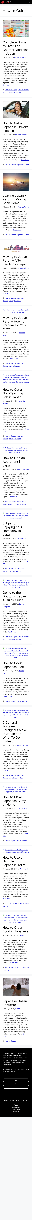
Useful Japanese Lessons (12, 92)
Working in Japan (15, 439)
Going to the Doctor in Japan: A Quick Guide (15, 596)
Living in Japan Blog (16, 571)
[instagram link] (16, 1080)
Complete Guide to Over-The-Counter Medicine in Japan (16, 47)
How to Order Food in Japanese (15, 929)
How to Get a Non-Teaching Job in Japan (13, 393)
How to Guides (23, 90)
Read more (6, 85)
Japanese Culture (23, 165)
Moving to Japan (15, 301)
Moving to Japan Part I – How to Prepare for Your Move (15, 323)
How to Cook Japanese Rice (13, 665)
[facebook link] (16, 1087)
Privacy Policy (16, 1109)
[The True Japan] (7, 2)
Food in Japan (10, 701)
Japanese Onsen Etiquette (15, 1003)
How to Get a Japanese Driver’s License (15, 127)
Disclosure (16, 1107)
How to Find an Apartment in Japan (14, 461)
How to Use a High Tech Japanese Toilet (14, 861)
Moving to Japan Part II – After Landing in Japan (15, 260)
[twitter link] (16, 1083)
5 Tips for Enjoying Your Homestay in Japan (12, 528)
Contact (16, 1112)
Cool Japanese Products (13, 903)
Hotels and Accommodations (15, 501)
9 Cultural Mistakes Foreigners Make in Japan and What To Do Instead (15, 732)
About (16, 1105)
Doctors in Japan (11, 90)
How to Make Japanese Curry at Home (14, 800)
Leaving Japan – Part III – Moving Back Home (14, 199)
